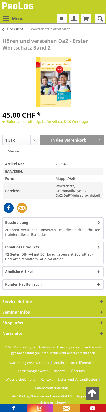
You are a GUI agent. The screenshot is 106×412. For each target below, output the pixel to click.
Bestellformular (82, 362)
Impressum (85, 396)
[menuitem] (13, 18)
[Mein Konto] (74, 18)
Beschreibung (16, 222)
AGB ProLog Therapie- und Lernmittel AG (42, 396)
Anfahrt (60, 362)
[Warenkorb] (86, 18)
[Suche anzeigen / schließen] (100, 18)
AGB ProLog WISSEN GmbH (29, 362)
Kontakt (47, 379)
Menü (18, 18)
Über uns (78, 371)
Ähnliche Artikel (19, 271)
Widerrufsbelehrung (20, 379)
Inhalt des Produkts (22, 247)
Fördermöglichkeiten (33, 371)
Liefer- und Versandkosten (77, 379)
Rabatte (60, 371)
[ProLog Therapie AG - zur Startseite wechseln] (18, 6)
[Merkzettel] (62, 18)
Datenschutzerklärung (51, 388)
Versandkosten (83, 347)
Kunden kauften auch (23, 284)
